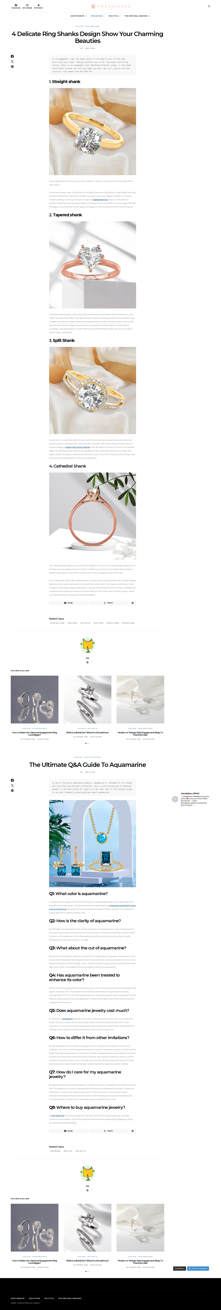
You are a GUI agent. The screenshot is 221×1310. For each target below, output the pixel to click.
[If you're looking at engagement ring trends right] (191, 888)
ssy (81, 48)
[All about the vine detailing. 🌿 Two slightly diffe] (191, 843)
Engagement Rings (92, 26)
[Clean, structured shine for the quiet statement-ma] (191, 1094)
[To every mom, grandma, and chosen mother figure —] (191, 1185)
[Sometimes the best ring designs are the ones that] (191, 1116)
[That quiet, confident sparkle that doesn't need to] (191, 1139)
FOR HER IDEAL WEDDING (136, 16)
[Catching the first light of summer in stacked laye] (191, 865)
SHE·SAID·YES (86, 623)
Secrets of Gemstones (92, 757)
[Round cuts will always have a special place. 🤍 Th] (191, 1162)
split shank (99, 623)
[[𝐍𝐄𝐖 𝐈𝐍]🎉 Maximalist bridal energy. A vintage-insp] (191, 1253)
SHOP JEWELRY (77, 16)
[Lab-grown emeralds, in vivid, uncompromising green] (191, 1025)
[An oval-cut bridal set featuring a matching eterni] (191, 934)
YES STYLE (113, 16)
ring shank (72, 623)
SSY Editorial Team (28, 739)
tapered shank (129, 623)
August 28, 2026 (96, 737)
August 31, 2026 (43, 739)
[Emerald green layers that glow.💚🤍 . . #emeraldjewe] (191, 1208)
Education (79, 26)
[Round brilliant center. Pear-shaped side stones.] (191, 957)
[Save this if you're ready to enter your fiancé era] (191, 1002)
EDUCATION (96, 16)
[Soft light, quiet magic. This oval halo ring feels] (191, 1048)
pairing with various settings (77, 447)
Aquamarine (56, 1151)
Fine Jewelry (92, 728)
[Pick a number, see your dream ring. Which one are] (191, 1071)
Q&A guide (68, 1151)
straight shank (113, 623)
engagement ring (100, 199)
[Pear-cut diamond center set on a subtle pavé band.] (191, 911)
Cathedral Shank (57, 623)
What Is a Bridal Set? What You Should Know (87, 732)
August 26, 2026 (148, 739)
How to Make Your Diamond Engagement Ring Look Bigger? (34, 733)
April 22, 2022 (90, 772)
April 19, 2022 (90, 48)
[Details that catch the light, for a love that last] (191, 1230)
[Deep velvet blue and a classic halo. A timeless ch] (191, 980)
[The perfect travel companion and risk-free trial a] (191, 820)
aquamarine (67, 1018)
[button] (86, 743)
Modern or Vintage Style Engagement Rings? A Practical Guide (140, 733)
